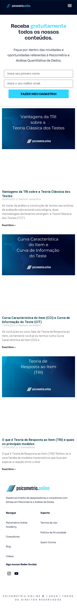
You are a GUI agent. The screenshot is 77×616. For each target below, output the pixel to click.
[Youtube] (16, 573)
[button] (69, 5)
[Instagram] (9, 573)
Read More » (9, 225)
